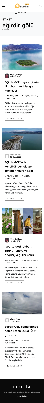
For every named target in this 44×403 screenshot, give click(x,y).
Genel (18, 96)
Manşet (25, 96)
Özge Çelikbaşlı (16, 75)
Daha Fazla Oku (14, 118)
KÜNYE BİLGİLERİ (22, 396)
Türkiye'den (10, 98)
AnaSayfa (9, 96)
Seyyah (34, 96)
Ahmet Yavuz (15, 319)
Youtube (22, 13)
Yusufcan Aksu (15, 155)
